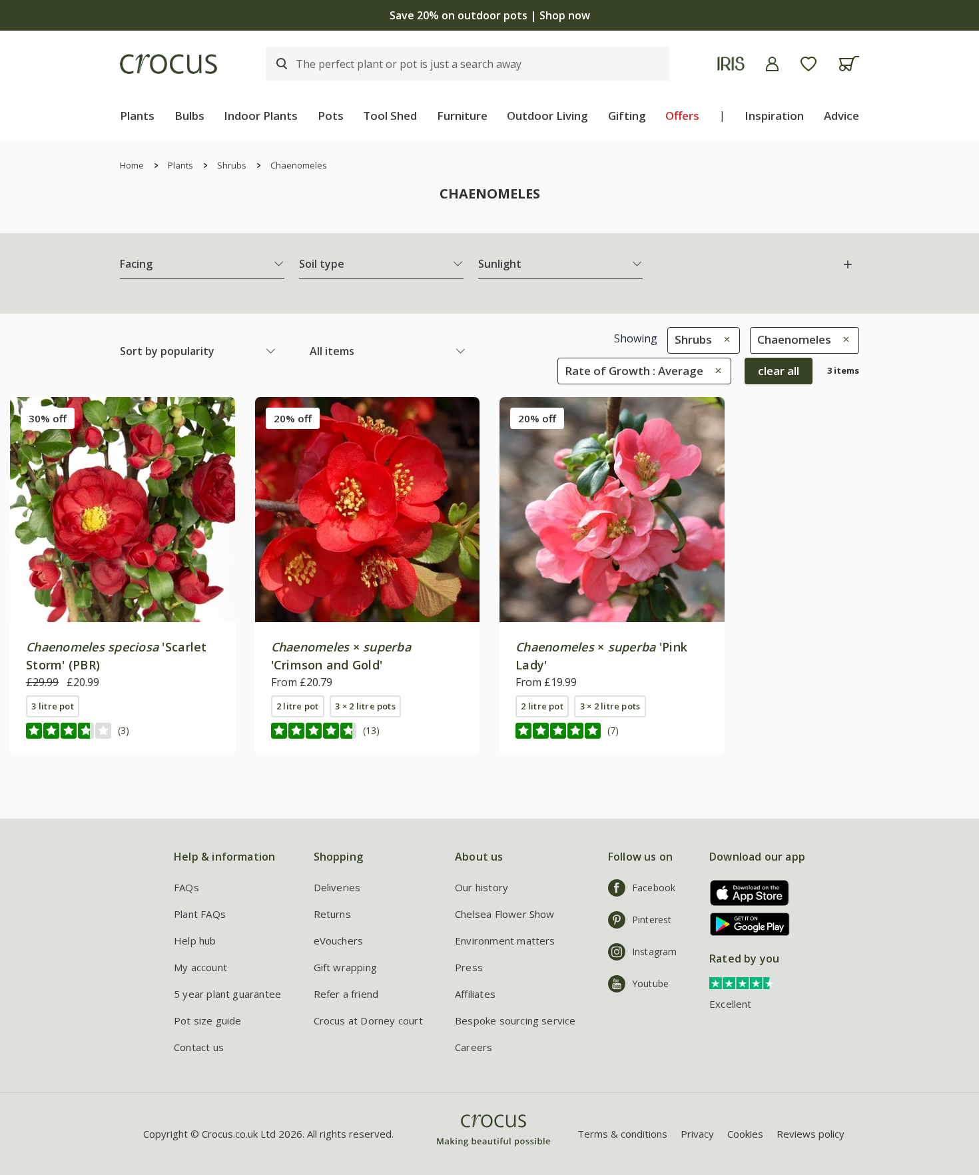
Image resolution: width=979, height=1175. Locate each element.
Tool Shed (390, 115)
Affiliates (475, 993)
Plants (137, 115)
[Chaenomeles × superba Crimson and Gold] (367, 509)
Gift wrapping (345, 967)
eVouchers (339, 940)
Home (132, 165)
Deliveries (337, 887)
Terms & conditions (622, 1133)
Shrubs (231, 165)
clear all (778, 370)
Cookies (745, 1133)
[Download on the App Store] (745, 893)
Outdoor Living (547, 115)
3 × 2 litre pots (365, 706)
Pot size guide (208, 1020)
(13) (371, 730)
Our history (481, 887)
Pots (331, 115)
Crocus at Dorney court (368, 1020)
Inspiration (774, 115)
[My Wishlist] (808, 64)
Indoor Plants (261, 115)
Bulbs (189, 115)
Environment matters (505, 940)
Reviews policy (810, 1133)
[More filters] (847, 264)
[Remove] (724, 339)
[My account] (772, 64)
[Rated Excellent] (742, 982)
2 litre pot (297, 706)
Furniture (462, 115)
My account (200, 967)
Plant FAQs (200, 914)
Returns (332, 914)
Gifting (627, 115)
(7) (613, 730)
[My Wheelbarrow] (848, 63)
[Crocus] (168, 64)
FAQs (186, 887)
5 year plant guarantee (227, 993)
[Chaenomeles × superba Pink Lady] (612, 509)
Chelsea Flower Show (505, 914)
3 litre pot (52, 706)
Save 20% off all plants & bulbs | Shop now (489, 15)
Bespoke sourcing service (515, 1020)
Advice (841, 115)
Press (469, 967)
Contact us (199, 1047)
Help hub (195, 940)
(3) (123, 730)
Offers (682, 115)
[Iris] (731, 64)
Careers (473, 1047)
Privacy (697, 1133)
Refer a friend (346, 993)
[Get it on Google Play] (745, 924)
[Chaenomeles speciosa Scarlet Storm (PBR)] (122, 509)
